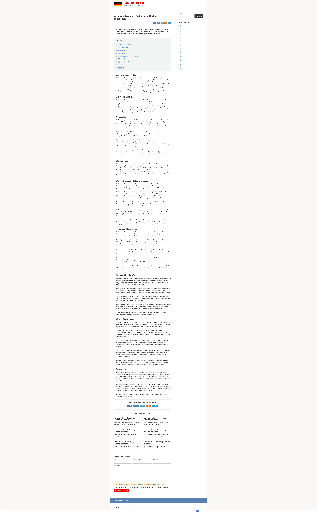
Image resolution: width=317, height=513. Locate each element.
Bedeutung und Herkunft (125, 44)
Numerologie (121, 50)
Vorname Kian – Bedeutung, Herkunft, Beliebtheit (124, 442)
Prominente (121, 67)
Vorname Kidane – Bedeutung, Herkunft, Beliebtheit (125, 419)
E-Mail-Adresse (138, 459)
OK (197, 511)
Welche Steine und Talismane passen (128, 56)
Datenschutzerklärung (121, 500)
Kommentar (117, 465)
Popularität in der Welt (124, 62)
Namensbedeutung (134, 2)
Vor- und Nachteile (123, 47)
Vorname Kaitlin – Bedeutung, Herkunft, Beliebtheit (124, 431)
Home (115, 13)
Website (155, 459)
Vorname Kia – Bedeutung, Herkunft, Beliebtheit (157, 442)
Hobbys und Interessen (124, 59)
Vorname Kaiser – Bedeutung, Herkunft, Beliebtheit (155, 431)
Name (116, 459)
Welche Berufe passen (124, 65)
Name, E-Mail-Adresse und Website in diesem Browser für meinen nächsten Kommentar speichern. (141, 487)
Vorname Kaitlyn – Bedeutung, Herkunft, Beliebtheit (155, 419)
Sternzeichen (121, 53)
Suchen (181, 13)
